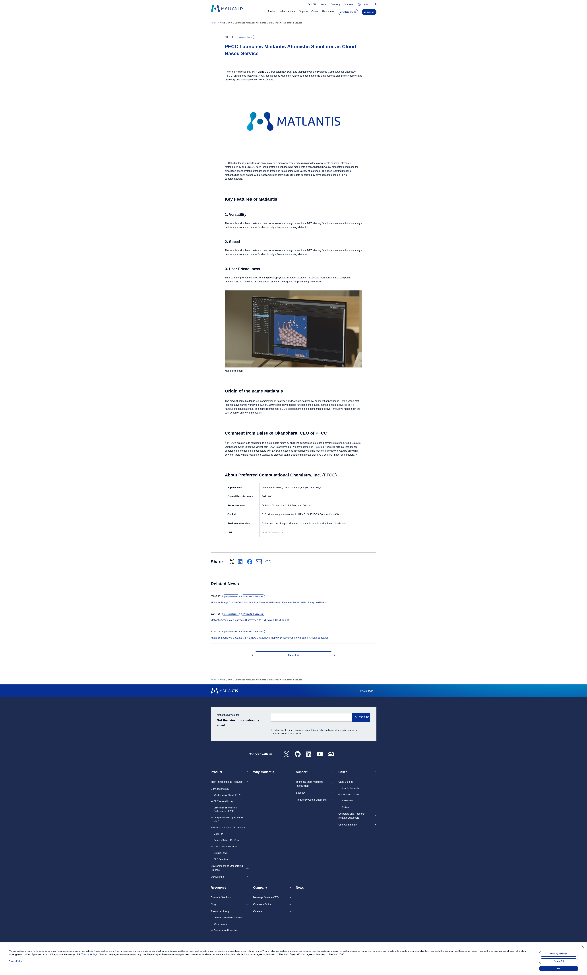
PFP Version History (223, 801)
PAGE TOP (366, 690)
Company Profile (262, 904)
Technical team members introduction (309, 784)
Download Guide (348, 12)
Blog (213, 904)
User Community (347, 824)
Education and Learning (225, 930)
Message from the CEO (266, 897)
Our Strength (218, 877)
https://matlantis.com (273, 532)
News (323, 4)
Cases (342, 772)
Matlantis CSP (220, 853)
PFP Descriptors (222, 859)
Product (216, 772)
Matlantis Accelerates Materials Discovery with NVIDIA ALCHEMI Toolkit (249, 620)
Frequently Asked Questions (311, 799)
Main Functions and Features (226, 782)
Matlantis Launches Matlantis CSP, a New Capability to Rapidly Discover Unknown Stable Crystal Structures (269, 637)
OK (558, 968)
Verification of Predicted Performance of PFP (225, 809)
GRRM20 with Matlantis (225, 846)
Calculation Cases (350, 794)
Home (214, 22)
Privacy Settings (558, 953)
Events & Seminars (221, 897)
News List (293, 655)
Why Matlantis (263, 772)
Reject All (559, 961)
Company (335, 4)
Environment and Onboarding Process (227, 868)
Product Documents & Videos (228, 917)
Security (300, 792)
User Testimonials (350, 788)
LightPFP (218, 834)
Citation (345, 807)
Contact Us (369, 12)
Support (302, 772)
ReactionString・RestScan (227, 840)
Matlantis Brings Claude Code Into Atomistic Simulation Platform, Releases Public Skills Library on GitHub (267, 602)
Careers (349, 4)
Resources (218, 887)
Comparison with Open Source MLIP (229, 819)
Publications (347, 800)
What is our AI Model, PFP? (227, 795)
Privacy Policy (317, 730)
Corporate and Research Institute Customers (351, 815)
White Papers (220, 924)
